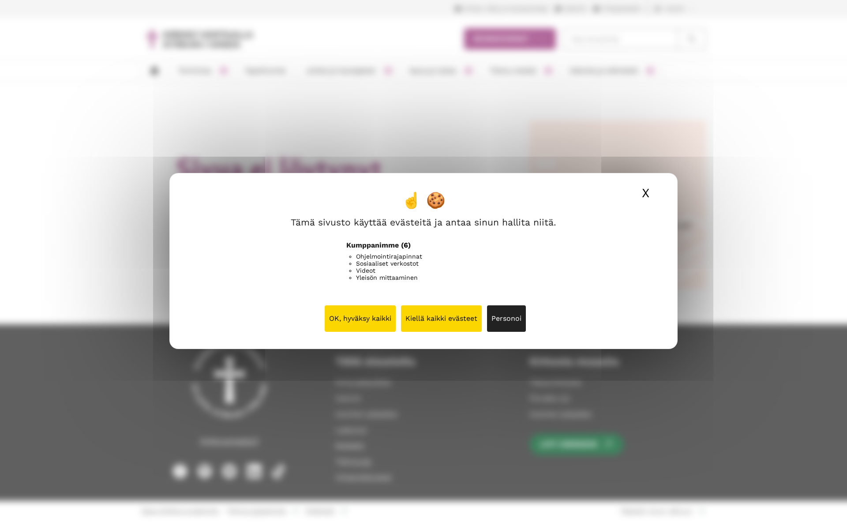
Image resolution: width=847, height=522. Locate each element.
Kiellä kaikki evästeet (441, 318)
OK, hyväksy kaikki (360, 318)
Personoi (506, 318)
